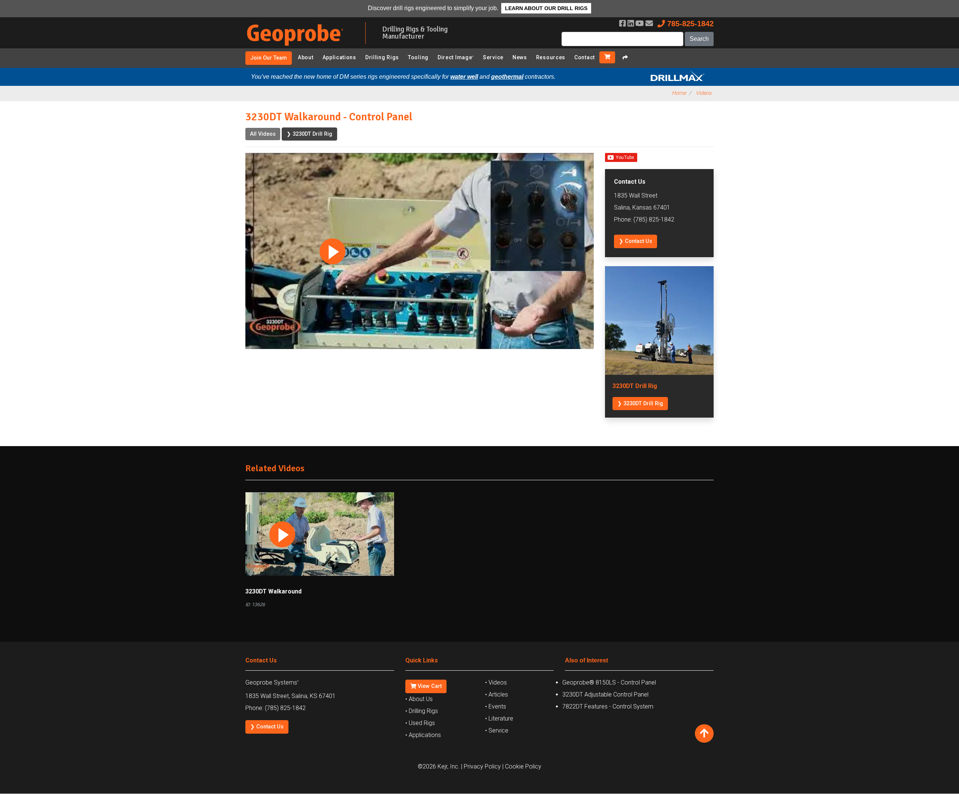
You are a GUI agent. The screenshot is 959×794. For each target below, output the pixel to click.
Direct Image (456, 57)
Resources (550, 57)
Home (679, 93)
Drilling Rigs (382, 57)
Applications (339, 57)
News (519, 57)
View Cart (429, 686)
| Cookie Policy (521, 766)
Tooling (418, 57)
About (306, 57)
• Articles (496, 694)
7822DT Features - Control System (607, 706)
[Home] (299, 47)
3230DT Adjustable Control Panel (605, 694)
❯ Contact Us (635, 241)
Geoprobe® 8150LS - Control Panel (609, 682)
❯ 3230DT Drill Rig (309, 134)
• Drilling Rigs (421, 711)
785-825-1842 (689, 23)
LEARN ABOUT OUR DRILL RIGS (546, 8)
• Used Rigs (420, 723)
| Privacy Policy (481, 766)
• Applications (423, 735)
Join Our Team (268, 58)
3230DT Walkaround (273, 591)
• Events (495, 706)
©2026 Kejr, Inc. (439, 766)
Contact (584, 57)
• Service (496, 730)
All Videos (263, 134)
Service (493, 57)
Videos (703, 93)
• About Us (419, 699)
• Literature (499, 718)
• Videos (496, 682)
